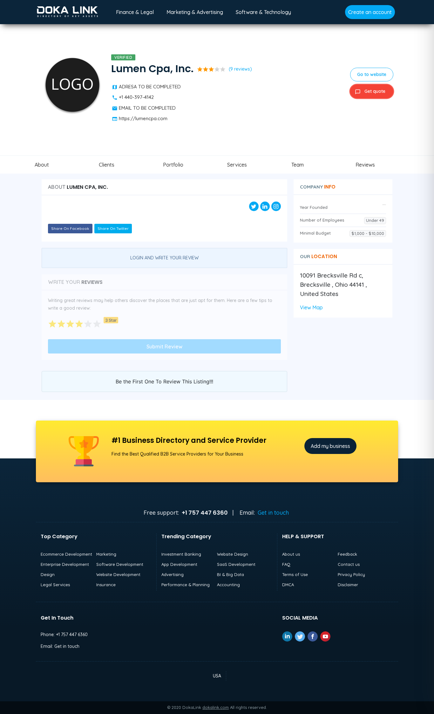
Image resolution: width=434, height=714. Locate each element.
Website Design (232, 554)
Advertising (172, 574)
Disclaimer (348, 584)
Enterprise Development (65, 564)
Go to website (371, 74)
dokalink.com (215, 707)
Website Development (118, 574)
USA (217, 676)
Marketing (106, 554)
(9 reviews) (240, 69)
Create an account (370, 12)
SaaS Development (236, 564)
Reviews (365, 164)
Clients (106, 164)
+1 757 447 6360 (72, 634)
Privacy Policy (351, 574)
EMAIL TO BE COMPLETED (147, 108)
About (42, 164)
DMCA (288, 584)
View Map (311, 307)
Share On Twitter (113, 228)
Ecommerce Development (66, 554)
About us (291, 554)
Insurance (106, 584)
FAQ (286, 564)
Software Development (119, 564)
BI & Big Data (230, 574)
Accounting (228, 584)
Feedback (347, 554)
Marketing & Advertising (194, 12)
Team (297, 164)
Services (237, 164)
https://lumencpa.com (143, 118)
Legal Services (55, 584)
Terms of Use (295, 574)
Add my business (330, 446)
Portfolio (173, 164)
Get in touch (273, 512)
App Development (179, 564)
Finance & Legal (135, 12)
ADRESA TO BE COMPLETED (150, 87)
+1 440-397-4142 (136, 97)
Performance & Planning (185, 584)
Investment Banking (181, 554)
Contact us (349, 564)
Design (48, 574)
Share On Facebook (70, 228)
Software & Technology (263, 12)
